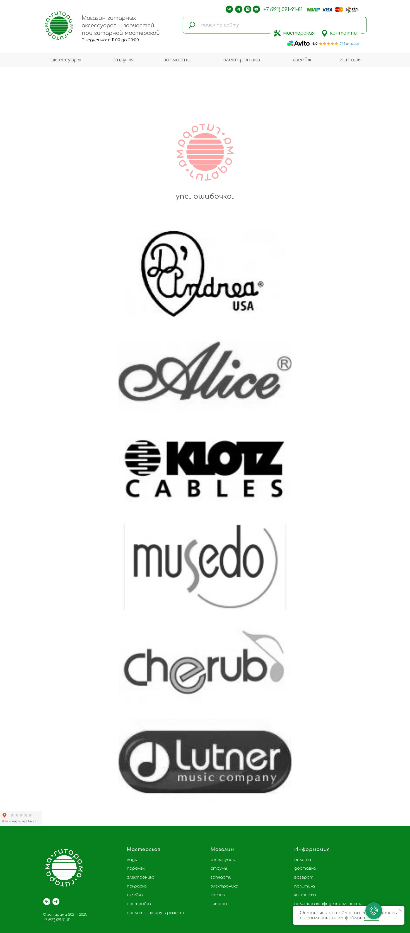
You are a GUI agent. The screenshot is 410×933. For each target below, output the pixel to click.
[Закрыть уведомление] (400, 910)
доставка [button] (305, 868)
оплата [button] (302, 860)
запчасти (177, 60)
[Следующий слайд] (397, 518)
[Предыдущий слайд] (12, 518)
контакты (344, 33)
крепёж (301, 60)
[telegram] (55, 901)
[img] (277, 33)
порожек (135, 868)
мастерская (299, 33)
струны (123, 60)
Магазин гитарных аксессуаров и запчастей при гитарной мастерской (121, 25)
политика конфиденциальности (328, 904)
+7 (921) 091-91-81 (283, 9)
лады (132, 860)
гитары (351, 60)
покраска (137, 886)
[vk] (46, 901)
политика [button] (304, 886)
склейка (135, 895)
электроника (241, 60)
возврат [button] (303, 877)
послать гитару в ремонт (155, 913)
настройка (139, 904)
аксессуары (65, 60)
